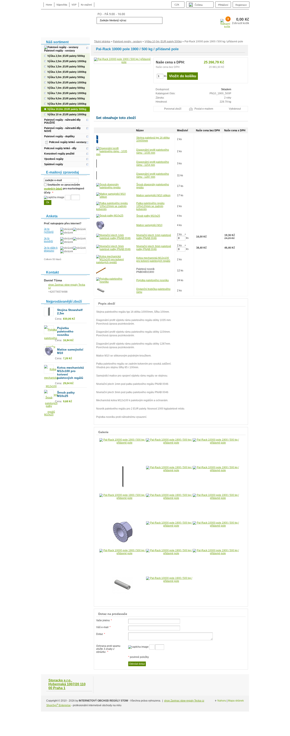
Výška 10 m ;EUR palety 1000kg (66, 114)
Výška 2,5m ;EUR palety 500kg (66, 55)
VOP (74, 4)
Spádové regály (53, 164)
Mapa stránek (236, 700)
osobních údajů (53, 188)
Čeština (199, 5)
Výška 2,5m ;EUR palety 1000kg (66, 61)
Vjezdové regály (53, 159)
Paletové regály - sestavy (127, 41)
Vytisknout (235, 108)
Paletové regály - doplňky (59, 136)
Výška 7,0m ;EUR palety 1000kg (66, 93)
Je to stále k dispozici (51, 249)
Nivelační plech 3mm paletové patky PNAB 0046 (153, 248)
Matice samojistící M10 (149, 225)
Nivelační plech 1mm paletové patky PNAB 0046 (153, 237)
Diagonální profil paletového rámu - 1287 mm (152, 175)
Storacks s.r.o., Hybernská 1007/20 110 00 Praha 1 (67, 684)
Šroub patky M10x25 (148, 215)
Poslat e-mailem (203, 108)
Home (49, 4)
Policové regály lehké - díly (60, 148)
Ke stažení (86, 4)
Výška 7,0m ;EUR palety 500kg (66, 87)
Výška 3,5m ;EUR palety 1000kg (66, 71)
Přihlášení (223, 5)
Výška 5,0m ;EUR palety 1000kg (66, 82)
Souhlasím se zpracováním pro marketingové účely (64, 188)
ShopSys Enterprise (58, 705)
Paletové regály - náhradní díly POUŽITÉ (62, 121)
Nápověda (61, 4)
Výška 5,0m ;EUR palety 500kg (66, 77)
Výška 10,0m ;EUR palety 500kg (163, 41)
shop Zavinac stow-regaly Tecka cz (184, 700)
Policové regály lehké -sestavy (67, 142)
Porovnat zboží (172, 108)
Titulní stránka (102, 41)
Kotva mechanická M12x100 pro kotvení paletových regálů (153, 259)
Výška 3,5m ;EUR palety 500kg (66, 66)
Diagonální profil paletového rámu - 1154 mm (152, 163)
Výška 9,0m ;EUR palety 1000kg (66, 103)
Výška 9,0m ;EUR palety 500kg (66, 98)
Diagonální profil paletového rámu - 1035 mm (152, 151)
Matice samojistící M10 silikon (153, 195)
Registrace (241, 5)
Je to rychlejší (48, 230)
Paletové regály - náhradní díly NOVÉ (62, 130)
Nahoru (221, 700)
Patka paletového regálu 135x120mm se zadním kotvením (150, 206)
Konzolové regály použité (59, 153)
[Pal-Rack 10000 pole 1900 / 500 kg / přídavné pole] (122, 60)
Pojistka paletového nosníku (152, 280)
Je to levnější (48, 240)
